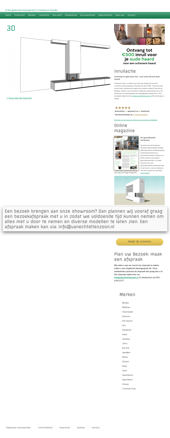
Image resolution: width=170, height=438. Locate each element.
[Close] (167, 206)
